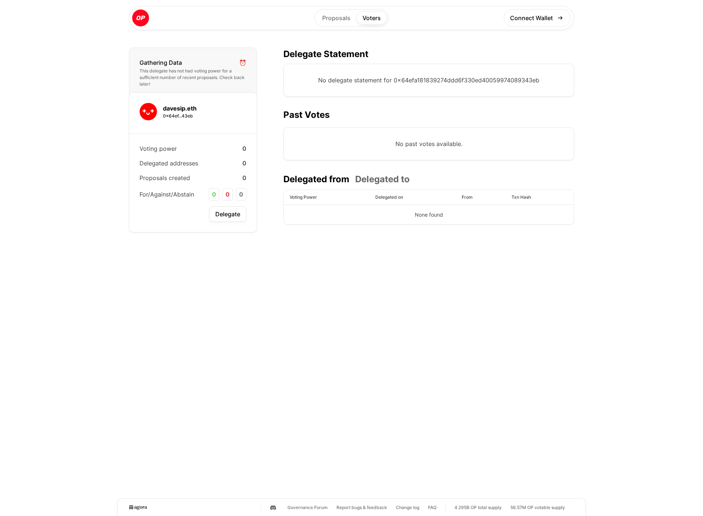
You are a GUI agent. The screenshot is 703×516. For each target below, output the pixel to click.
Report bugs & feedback (361, 507)
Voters (371, 18)
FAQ (432, 507)
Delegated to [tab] (382, 179)
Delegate (227, 214)
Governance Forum (307, 507)
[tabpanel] (428, 207)
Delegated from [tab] (316, 179)
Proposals (336, 18)
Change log (407, 507)
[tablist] (346, 179)
